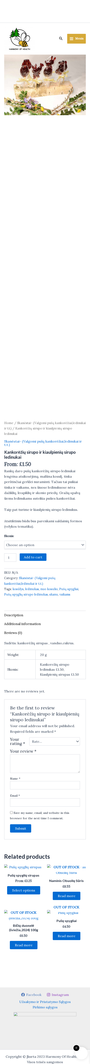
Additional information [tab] (22, 624)
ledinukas (32, 589)
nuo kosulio (49, 589)
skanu (53, 594)
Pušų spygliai (68, 589)
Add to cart (33, 557)
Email (15, 795)
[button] (61, 38)
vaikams (64, 594)
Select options (23, 890)
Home (8, 423)
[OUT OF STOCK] (66, 912)
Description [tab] (13, 615)
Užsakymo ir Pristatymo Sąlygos (45, 1002)
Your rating (17, 741)
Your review (23, 751)
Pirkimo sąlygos (45, 1007)
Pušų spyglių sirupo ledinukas (26, 594)
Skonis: (9, 536)
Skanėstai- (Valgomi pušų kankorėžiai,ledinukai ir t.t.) (43, 443)
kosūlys (18, 589)
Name (15, 778)
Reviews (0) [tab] (13, 633)
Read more (66, 896)
